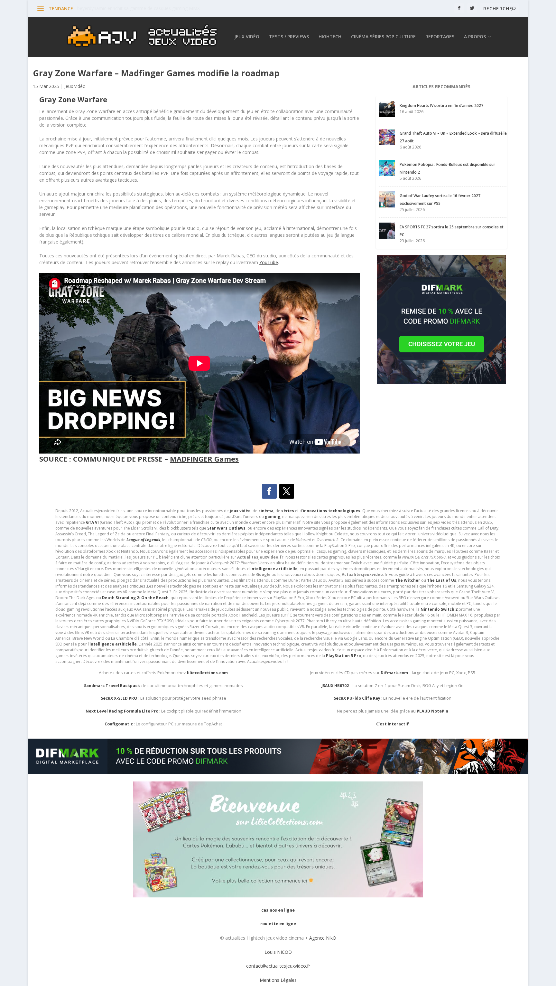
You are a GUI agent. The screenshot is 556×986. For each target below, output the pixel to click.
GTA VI (92, 522)
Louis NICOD (278, 952)
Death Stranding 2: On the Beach (135, 597)
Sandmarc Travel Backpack (112, 685)
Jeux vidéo (246, 37)
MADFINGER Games (204, 459)
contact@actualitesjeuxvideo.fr (278, 966)
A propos (475, 37)
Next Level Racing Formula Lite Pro (122, 711)
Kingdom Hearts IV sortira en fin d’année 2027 (441, 105)
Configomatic (119, 724)
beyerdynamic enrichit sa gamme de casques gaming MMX (138, 8)
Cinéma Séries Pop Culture (383, 37)
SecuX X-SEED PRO (119, 698)
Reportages (439, 37)
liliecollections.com (207, 672)
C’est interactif (392, 724)
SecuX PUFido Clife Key (357, 698)
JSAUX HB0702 (335, 685)
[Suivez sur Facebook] (269, 491)
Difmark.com (394, 672)
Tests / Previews (289, 37)
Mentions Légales (278, 980)
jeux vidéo (240, 510)
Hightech (330, 37)
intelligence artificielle (113, 644)
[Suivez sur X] (286, 491)
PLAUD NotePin (432, 711)
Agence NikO (322, 938)
